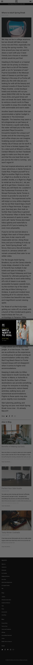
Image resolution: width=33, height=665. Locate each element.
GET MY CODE (5, 338)
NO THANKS (4, 340)
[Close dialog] (32, 321)
